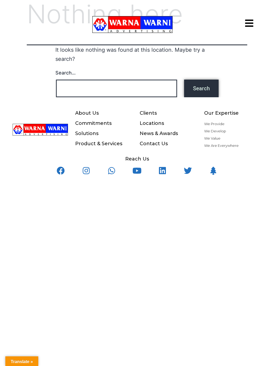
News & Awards (159, 133)
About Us (87, 113)
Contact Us (154, 144)
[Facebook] (61, 171)
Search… (65, 73)
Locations (152, 123)
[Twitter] (188, 171)
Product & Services (98, 144)
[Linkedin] (162, 171)
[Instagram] (86, 171)
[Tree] (213, 171)
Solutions (86, 133)
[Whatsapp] (112, 171)
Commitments (93, 123)
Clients (148, 113)
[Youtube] (137, 171)
